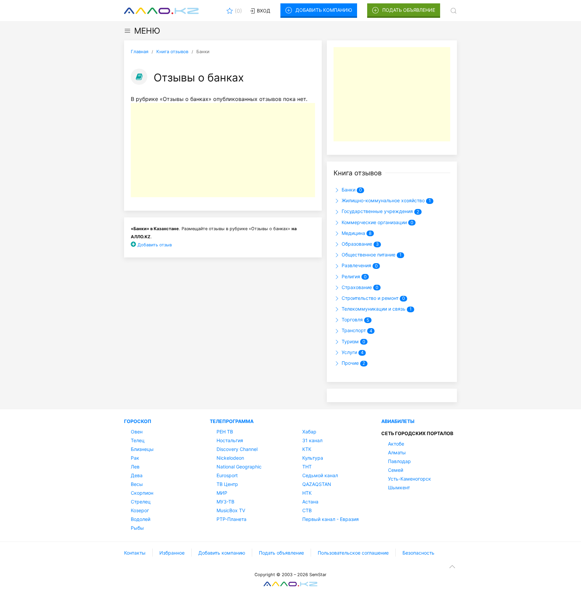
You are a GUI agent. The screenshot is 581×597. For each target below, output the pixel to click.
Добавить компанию (324, 10)
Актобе (396, 444)
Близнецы (142, 449)
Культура (312, 458)
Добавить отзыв (155, 244)
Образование (359, 244)
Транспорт (356, 330)
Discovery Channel (237, 449)
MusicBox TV (231, 510)
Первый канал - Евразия (330, 519)
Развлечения (359, 265)
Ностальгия (230, 440)
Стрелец (141, 501)
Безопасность (418, 553)
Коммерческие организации (376, 222)
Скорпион (142, 493)
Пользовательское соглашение (353, 553)
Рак (135, 458)
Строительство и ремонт (372, 298)
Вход (263, 10)
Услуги (351, 352)
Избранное (172, 553)
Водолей (140, 519)
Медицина (356, 233)
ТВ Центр (227, 484)
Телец (138, 440)
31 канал (312, 440)
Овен (137, 431)
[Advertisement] (223, 150)
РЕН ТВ (225, 431)
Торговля (354, 319)
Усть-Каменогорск (409, 479)
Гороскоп (137, 421)
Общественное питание (370, 254)
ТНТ (307, 466)
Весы (137, 484)
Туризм (352, 341)
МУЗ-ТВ (225, 501)
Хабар (309, 431)
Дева (137, 475)
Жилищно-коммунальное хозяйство (385, 200)
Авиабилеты (398, 421)
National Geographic (239, 466)
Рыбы (137, 528)
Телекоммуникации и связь (376, 309)
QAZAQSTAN (316, 484)
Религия (353, 276)
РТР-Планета (231, 519)
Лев (135, 466)
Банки (351, 189)
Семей (395, 470)
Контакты (135, 553)
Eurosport (227, 475)
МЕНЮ (147, 31)
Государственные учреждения (379, 211)
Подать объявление (408, 10)
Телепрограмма (232, 421)
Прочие (352, 363)
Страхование (359, 287)
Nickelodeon (230, 458)
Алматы (397, 452)
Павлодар (399, 461)
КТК (306, 449)
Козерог (140, 510)
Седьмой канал (320, 475)
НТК (307, 493)
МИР (222, 493)
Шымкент (399, 487)
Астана (310, 501)
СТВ (307, 510)
